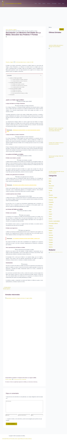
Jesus (59, 3)
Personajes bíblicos (53, 293)
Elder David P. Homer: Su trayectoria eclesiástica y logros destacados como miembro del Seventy (56, 199)
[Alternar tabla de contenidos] (41, 75)
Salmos (43, 3)
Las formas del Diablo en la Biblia (15, 88)
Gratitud (51, 274)
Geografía (51, 271)
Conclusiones (12, 94)
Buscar (50, 27)
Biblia (40, 3)
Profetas (51, 295)
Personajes (54, 3)
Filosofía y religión (9, 62)
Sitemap (30, 438)
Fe (49, 262)
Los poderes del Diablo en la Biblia (15, 82)
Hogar (50, 278)
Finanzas (51, 269)
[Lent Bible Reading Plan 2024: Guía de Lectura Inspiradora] (56, 234)
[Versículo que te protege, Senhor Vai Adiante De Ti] (56, 219)
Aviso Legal (17, 438)
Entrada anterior (7, 287)
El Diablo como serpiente (17, 90)
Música (50, 288)
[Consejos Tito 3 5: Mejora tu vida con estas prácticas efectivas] (56, 206)
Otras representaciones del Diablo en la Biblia (20, 93)
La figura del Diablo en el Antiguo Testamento (20, 79)
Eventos (51, 257)
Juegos (50, 283)
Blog (63, 3)
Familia (50, 260)
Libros (50, 286)
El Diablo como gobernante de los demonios (20, 85)
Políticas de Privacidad (10, 438)
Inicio (36, 3)
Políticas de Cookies (24, 438)
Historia (48, 3)
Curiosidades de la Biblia (13, 3)
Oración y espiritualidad (54, 290)
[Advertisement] (33, 15)
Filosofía (51, 264)
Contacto (3, 438)
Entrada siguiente (7, 288)
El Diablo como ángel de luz (17, 91)
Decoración (51, 255)
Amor (50, 248)
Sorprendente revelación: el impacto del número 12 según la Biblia (20, 377)
